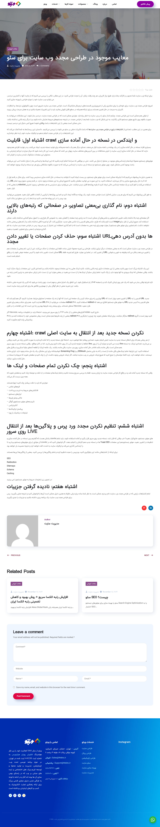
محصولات (82, 4)
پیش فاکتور (145, 4)
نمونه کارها (69, 4)
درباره (105, 4)
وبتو (45, 4)
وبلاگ (95, 4)
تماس (114, 4)
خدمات (55, 4)
